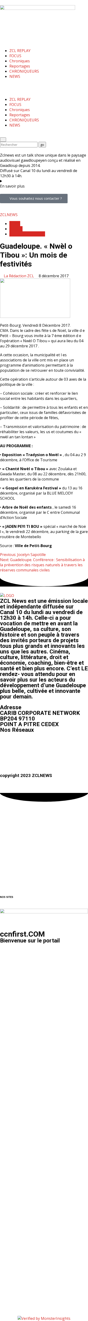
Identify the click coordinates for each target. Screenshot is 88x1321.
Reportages (19, 66)
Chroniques (19, 61)
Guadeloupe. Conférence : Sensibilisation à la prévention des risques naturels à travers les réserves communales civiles (42, 565)
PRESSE (16, 228)
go (43, 144)
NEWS (14, 76)
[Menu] (3, 85)
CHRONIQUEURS (24, 71)
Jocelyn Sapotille (23, 554)
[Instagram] (18, 744)
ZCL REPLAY (20, 50)
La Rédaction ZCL (19, 275)
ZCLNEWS (9, 214)
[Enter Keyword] (3, 139)
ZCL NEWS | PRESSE (27, 233)
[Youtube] (31, 744)
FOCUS (15, 55)
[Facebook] (6, 744)
